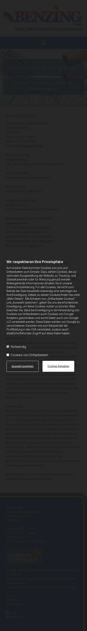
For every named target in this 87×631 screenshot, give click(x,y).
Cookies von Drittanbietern (29, 355)
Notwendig (18, 347)
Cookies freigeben (58, 366)
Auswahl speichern (23, 366)
